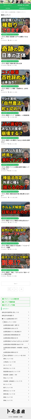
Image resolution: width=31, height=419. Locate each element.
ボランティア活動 (9, 305)
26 (21, 289)
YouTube (8, 8)
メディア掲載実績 (9, 302)
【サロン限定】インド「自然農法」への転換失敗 (15, 115)
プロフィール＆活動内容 (11, 299)
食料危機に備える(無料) (23, 5)
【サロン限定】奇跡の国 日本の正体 (11, 63)
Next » (15, 283)
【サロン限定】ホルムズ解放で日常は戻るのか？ (15, 220)
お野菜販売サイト (23, 8)
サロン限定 (14, 40)
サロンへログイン (8, 5)
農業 (11, 40)
